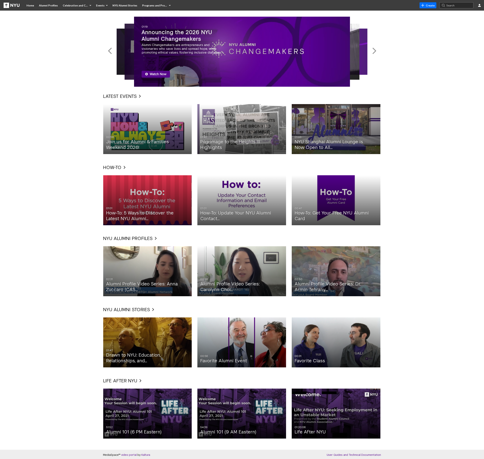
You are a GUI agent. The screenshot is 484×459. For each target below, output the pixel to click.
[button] (109, 51)
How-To (113, 167)
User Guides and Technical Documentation (354, 455)
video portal (129, 455)
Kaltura (145, 455)
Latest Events (120, 96)
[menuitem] (30, 5)
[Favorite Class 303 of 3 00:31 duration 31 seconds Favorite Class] (336, 342)
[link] (428, 5)
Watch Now (157, 74)
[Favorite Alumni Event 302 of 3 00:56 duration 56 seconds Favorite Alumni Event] (241, 342)
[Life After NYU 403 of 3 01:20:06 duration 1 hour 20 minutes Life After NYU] (336, 413)
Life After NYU (121, 381)
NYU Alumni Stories (127, 309)
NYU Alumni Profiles (128, 238)
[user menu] (479, 5)
